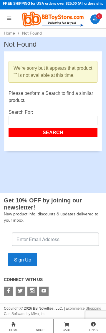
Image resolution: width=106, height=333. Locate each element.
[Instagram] (32, 291)
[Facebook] (8, 291)
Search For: (21, 112)
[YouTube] (44, 291)
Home (9, 33)
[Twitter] (20, 291)
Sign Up (22, 259)
